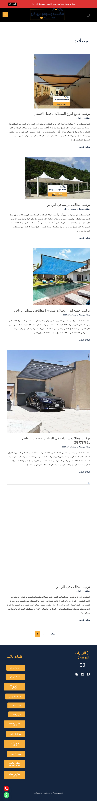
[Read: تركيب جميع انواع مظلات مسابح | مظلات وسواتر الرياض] (61, 276)
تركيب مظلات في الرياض (73, 587)
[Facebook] (88, 674)
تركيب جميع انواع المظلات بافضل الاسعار (62, 114)
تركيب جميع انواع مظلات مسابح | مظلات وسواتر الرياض (52, 310)
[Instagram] (82, 674)
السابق (54, 633)
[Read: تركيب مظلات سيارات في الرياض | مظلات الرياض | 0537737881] (48, 391)
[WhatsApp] (77, 674)
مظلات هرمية (77, 209)
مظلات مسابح (76, 315)
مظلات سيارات (76, 447)
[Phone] (6, 788)
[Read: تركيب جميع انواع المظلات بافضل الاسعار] (62, 81)
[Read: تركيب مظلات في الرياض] (48, 531)
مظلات (87, 118)
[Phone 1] (88, 15)
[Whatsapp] (6, 795)
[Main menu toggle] (5, 14)
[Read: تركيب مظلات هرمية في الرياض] (57, 178)
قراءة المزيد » (83, 146)
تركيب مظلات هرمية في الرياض (68, 205)
